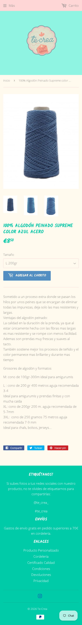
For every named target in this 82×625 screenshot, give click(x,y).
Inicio (6, 80)
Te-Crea (42, 609)
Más (12, 5)
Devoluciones (41, 574)
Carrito (73, 5)
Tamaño (8, 255)
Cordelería (41, 556)
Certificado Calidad (41, 562)
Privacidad (41, 581)
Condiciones (41, 568)
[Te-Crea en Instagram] (40, 596)
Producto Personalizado (41, 550)
